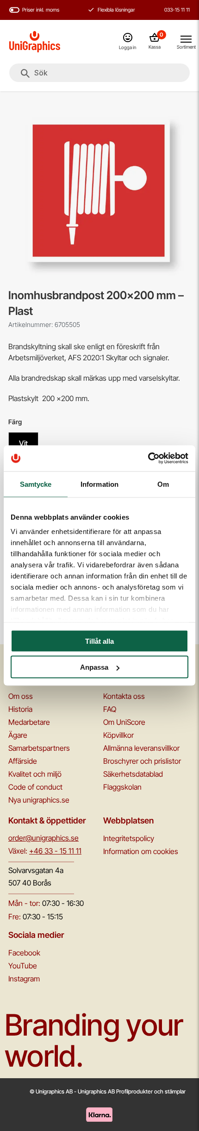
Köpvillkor (118, 735)
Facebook (24, 952)
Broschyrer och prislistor (142, 761)
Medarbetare (29, 722)
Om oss (20, 696)
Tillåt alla (99, 641)
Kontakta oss (124, 696)
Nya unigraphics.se (38, 799)
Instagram (24, 978)
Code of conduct (35, 787)
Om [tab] (163, 484)
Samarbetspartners (39, 748)
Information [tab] (99, 484)
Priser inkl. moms (40, 9)
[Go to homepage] (34, 41)
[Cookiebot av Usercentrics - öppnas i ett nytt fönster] (147, 458)
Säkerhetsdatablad (133, 774)
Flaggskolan (122, 787)
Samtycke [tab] (36, 484)
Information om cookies (140, 851)
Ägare (17, 735)
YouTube (22, 965)
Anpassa (94, 667)
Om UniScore (124, 722)
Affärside (22, 761)
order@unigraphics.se (43, 837)
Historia (20, 709)
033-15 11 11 (177, 9)
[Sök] (25, 73)
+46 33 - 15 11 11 (55, 850)
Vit (23, 443)
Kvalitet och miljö (35, 774)
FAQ (109, 709)
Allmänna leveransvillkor (141, 748)
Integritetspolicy (128, 838)
